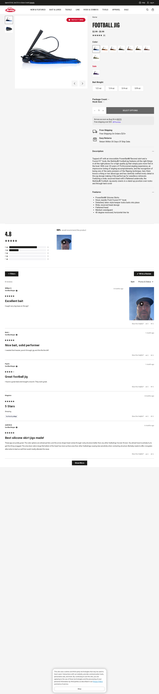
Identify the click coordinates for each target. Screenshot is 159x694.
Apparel (116, 10)
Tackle (68, 10)
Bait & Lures (55, 10)
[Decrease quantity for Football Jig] (94, 110)
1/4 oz (111, 88)
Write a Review (146, 274)
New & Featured (37, 10)
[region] (64, 242)
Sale (126, 10)
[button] (75, 84)
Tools (105, 10)
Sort (133, 282)
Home (94, 17)
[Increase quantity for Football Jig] (103, 110)
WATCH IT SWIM (77, 20)
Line (78, 10)
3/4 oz (124, 88)
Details (32, 3)
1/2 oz (98, 88)
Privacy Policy (98, 681)
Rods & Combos (91, 10)
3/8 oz (137, 88)
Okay (79, 689)
